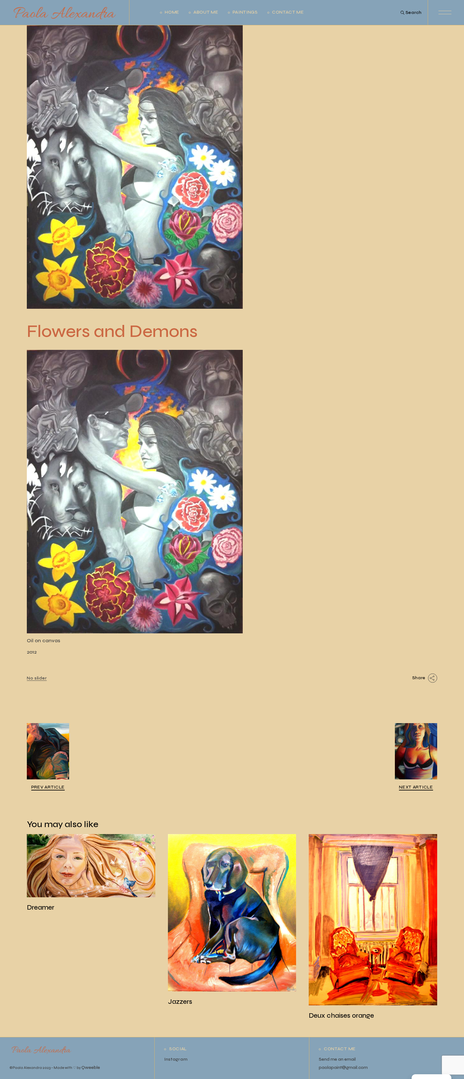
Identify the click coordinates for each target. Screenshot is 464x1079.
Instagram (175, 1059)
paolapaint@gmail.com (343, 1067)
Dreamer (40, 907)
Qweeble (90, 1067)
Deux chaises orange (341, 1016)
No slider (37, 678)
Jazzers (180, 1002)
